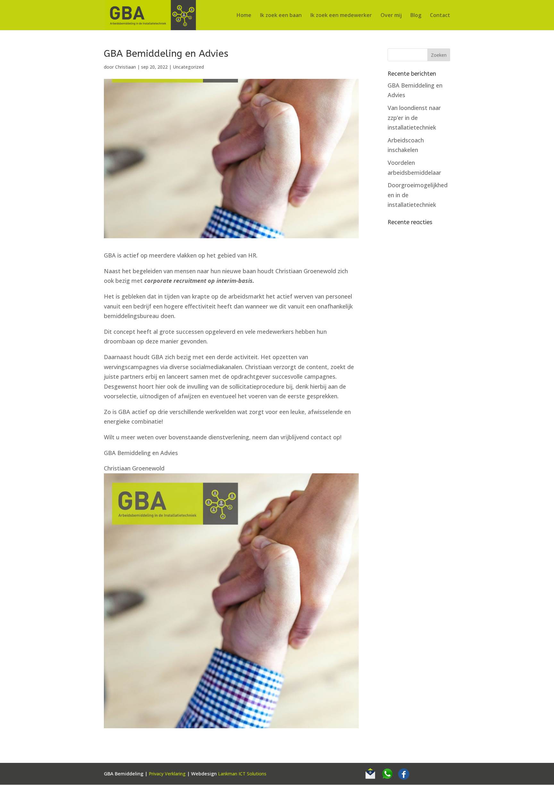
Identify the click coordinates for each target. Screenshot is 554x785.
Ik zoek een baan (281, 16)
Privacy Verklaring (167, 774)
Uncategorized (188, 67)
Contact (440, 16)
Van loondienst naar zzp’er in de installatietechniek (414, 117)
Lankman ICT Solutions (242, 774)
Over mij (391, 16)
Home (244, 16)
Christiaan (125, 67)
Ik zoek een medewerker (341, 16)
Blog (415, 16)
